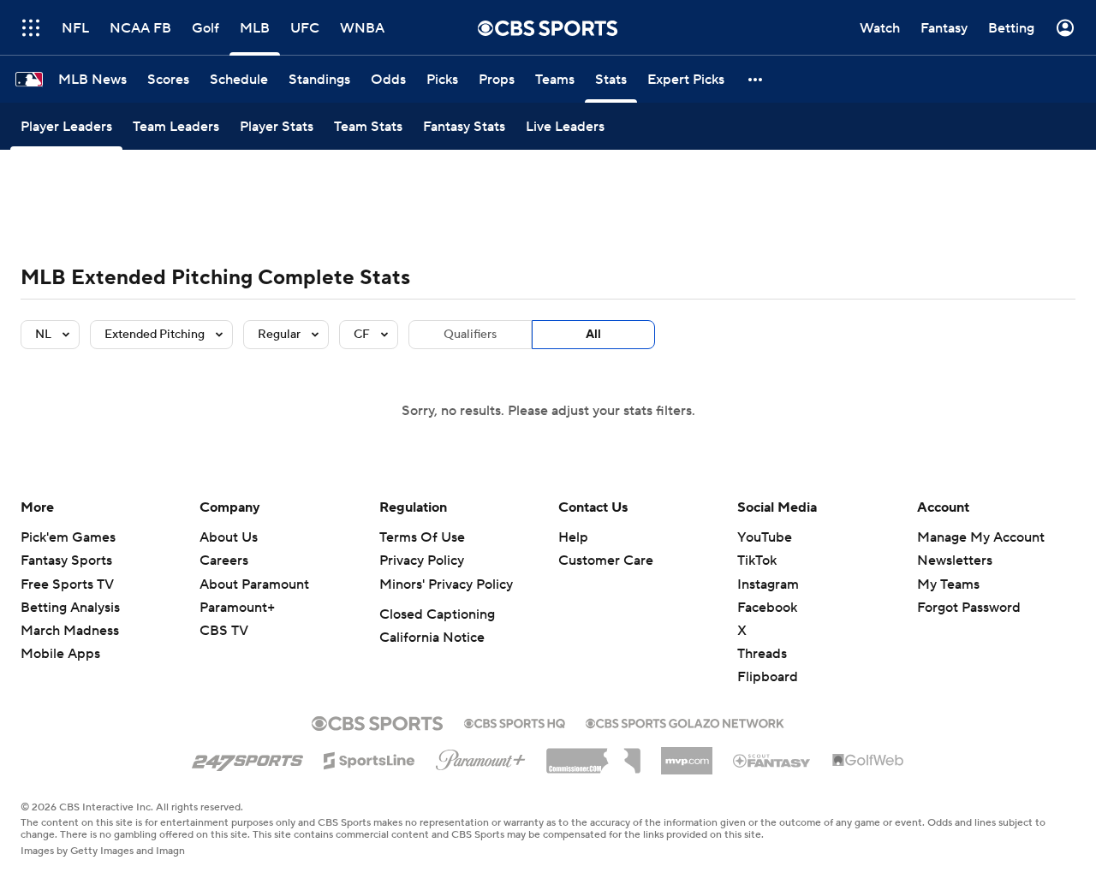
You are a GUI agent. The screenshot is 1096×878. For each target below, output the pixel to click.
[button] (756, 79)
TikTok (757, 560)
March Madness (70, 630)
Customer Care (605, 560)
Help (573, 537)
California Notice (432, 637)
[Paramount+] (481, 756)
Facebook (767, 607)
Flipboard (767, 676)
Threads (762, 653)
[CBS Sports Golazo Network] (685, 721)
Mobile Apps (60, 653)
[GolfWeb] (868, 760)
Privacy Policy (421, 560)
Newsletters (954, 560)
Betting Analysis (70, 607)
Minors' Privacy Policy (446, 584)
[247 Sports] (247, 757)
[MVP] (686, 753)
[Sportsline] (369, 758)
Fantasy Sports (66, 560)
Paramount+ (237, 607)
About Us (229, 537)
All (593, 334)
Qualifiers (470, 334)
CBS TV (224, 630)
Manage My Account (981, 537)
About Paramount (254, 584)
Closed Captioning (437, 614)
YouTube (764, 537)
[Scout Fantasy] (772, 759)
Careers (224, 560)
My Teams (948, 584)
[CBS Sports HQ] (514, 721)
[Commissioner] (593, 754)
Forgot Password (969, 607)
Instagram (768, 584)
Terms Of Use (422, 537)
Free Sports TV (67, 584)
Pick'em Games (68, 537)
